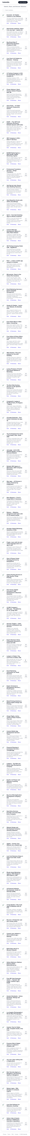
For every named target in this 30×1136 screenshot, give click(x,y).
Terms (8, 1134)
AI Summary (13, 23)
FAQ (13, 1134)
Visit (8, 23)
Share (19, 23)
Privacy (4, 1134)
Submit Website (23, 2)
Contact (16, 1134)
